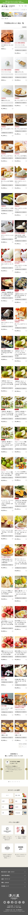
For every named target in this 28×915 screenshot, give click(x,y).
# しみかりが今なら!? (15, 9)
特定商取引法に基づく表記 (10, 909)
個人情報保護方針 (19, 909)
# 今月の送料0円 (24, 9)
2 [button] (22, 746)
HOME (2, 18)
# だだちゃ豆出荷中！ (6, 9)
